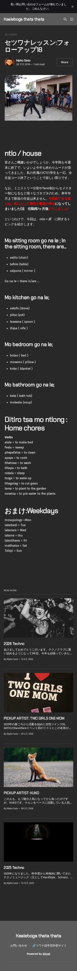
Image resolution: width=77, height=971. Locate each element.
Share (64, 62)
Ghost (46, 954)
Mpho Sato (23, 60)
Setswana (11, 34)
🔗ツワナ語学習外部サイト (49, 945)
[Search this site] (65, 19)
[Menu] (72, 19)
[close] (73, 7)
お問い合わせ (18, 945)
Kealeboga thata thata (24, 19)
